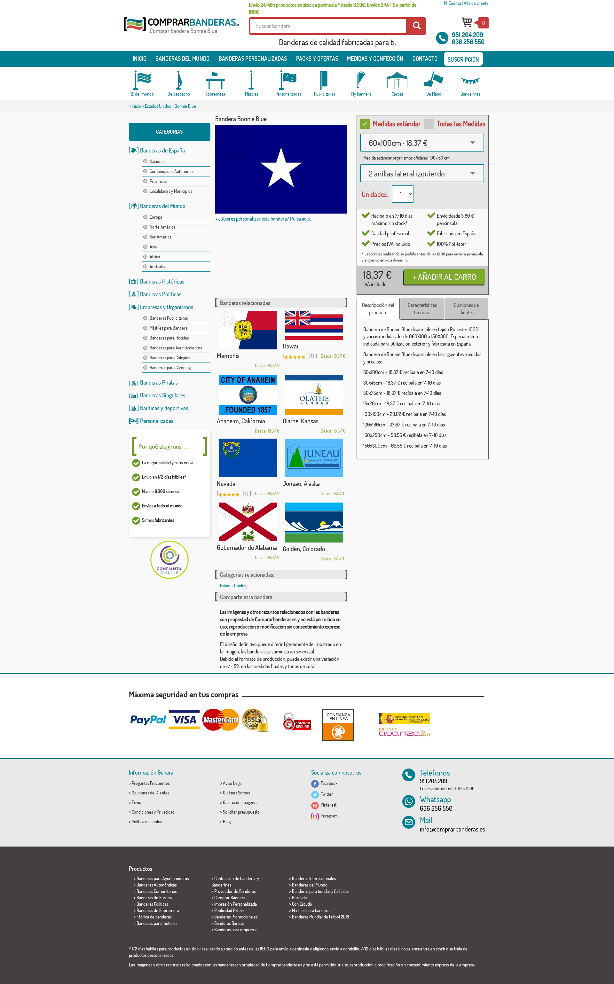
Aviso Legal (232, 783)
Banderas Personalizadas (253, 58)
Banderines (221, 884)
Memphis (228, 355)
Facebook (328, 783)
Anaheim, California (241, 421)
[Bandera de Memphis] (248, 330)
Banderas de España (162, 150)
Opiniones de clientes (466, 309)
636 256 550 (468, 41)
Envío (136, 802)
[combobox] (422, 143)
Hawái (290, 346)
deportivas (176, 407)
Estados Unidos (158, 106)
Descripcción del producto (378, 309)
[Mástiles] (252, 80)
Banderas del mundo (182, 58)
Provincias (158, 181)
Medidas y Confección (375, 58)
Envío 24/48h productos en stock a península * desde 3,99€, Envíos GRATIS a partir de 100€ (332, 8)
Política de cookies (148, 821)
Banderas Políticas (160, 294)
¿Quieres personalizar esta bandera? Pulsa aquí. (264, 218)
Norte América (162, 227)
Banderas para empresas (235, 929)
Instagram (328, 815)
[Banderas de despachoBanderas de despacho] (179, 80)
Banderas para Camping (170, 367)
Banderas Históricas (162, 281)
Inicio (139, 58)
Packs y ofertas (317, 58)
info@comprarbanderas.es (452, 829)
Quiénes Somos (236, 792)
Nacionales (159, 161)
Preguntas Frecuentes (150, 783)
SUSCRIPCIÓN (463, 59)
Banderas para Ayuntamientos (176, 347)
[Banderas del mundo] (142, 80)
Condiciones (142, 812)
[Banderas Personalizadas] (288, 80)
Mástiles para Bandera (168, 328)
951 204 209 (467, 34)
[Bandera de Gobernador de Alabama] (248, 522)
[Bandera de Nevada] (248, 458)
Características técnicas (422, 309)
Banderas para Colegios (170, 357)
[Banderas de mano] (434, 80)
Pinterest (327, 805)
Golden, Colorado (304, 548)
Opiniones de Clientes (150, 792)
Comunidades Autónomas (172, 171)
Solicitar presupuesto (241, 812)
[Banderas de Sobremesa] (215, 80)
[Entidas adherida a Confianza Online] (338, 725)
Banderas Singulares (162, 395)
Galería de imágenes (240, 802)
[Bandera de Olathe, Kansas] (314, 395)
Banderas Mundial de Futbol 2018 (320, 916)
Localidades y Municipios (171, 191)
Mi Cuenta (452, 3)
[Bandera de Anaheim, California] (248, 395)
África (155, 256)
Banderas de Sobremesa (158, 910)
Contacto (425, 58)
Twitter (326, 794)
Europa (156, 217)
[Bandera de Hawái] (314, 325)
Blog (227, 821)
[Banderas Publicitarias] (325, 80)
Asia (153, 246)
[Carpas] (397, 80)
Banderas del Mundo (162, 205)
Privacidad (166, 812)
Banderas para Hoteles (169, 337)
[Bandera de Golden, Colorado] (314, 523)
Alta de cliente (476, 3)
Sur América (160, 236)
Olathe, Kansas (301, 421)
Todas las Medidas (461, 123)
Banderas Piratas (159, 382)
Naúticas (149, 407)
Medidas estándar (397, 123)
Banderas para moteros (157, 923)
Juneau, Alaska (301, 483)
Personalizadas (156, 420)
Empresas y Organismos (166, 306)
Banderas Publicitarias (169, 318)
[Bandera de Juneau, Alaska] (314, 458)
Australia (157, 266)
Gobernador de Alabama (247, 547)
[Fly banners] (361, 80)
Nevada (226, 483)
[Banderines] (470, 80)
